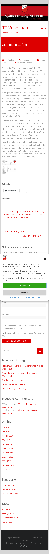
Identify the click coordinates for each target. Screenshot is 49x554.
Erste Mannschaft (10, 489)
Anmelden (6, 509)
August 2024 (7, 436)
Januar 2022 (7, 448)
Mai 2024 (6, 440)
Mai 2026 (6, 427)
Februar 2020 (8, 453)
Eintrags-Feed (8, 513)
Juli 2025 (6, 431)
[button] (45, 259)
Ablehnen (24, 293)
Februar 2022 (8, 444)
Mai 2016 (6, 469)
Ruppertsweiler (24, 214)
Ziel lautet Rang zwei (13, 231)
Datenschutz (26, 297)
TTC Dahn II (39, 214)
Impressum (36, 297)
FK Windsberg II (38, 211)
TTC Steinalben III (10, 217)
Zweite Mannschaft (10, 494)
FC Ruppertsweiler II (21, 211)
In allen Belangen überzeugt (14, 388)
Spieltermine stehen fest (13, 380)
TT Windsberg (15, 27)
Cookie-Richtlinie (15, 297)
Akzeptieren (24, 285)
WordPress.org (9, 522)
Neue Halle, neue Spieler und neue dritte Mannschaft (20, 374)
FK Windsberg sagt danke (13, 384)
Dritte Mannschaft (10, 485)
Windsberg (24, 217)
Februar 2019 (8, 465)
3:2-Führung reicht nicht (35, 236)
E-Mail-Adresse (9, 302)
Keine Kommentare (25, 63)
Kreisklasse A (10, 214)
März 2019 (6, 461)
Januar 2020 (7, 457)
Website (6, 314)
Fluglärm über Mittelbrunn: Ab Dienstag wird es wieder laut (22, 367)
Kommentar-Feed (10, 518)
